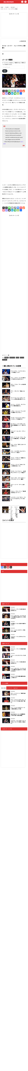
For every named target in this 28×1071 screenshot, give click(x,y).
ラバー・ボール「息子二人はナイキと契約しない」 (18, 445)
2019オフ (6, 357)
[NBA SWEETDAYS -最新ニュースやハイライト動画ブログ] (8, 2)
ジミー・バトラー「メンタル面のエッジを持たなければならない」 (18, 378)
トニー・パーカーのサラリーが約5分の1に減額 (18, 630)
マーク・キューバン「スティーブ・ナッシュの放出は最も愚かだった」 (18, 398)
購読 (5, 71)
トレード (22, 357)
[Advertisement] (14, 25)
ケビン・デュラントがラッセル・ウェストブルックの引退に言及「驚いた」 (18, 701)
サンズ (17, 357)
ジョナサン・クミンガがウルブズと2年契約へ (18, 637)
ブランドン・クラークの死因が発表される (18, 649)
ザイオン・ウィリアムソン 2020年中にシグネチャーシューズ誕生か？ (18, 472)
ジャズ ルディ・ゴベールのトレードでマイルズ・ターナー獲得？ (18, 478)
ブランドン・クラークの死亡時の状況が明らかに (18, 609)
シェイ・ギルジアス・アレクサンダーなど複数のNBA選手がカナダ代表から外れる (18, 617)
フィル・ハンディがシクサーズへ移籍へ (18, 656)
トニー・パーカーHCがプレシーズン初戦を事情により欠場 (18, 708)
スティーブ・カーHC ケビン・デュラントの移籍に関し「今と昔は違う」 (18, 439)
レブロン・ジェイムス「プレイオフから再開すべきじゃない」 (18, 411)
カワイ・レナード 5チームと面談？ (17, 485)
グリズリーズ (12, 357)
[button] (22, 2)
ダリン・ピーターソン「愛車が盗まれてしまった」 (18, 694)
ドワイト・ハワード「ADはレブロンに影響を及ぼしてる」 (18, 465)
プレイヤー (5, 359)
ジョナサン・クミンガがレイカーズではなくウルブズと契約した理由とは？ (18, 722)
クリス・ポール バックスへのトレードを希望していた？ (18, 371)
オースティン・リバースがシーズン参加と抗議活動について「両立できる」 (18, 425)
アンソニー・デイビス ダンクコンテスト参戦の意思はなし (18, 405)
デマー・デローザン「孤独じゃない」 (18, 391)
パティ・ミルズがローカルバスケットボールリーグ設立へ (18, 452)
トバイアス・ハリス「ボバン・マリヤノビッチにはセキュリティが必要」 (18, 499)
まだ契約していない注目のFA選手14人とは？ (18, 624)
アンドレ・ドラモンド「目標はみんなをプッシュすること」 (18, 458)
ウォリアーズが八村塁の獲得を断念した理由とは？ (18, 677)
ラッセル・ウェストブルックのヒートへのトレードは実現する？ (18, 418)
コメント (5, 355)
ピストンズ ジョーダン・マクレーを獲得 (18, 432)
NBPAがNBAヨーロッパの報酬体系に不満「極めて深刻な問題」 (18, 714)
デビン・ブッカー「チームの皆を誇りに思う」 (18, 385)
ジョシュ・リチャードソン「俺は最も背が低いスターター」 (18, 492)
